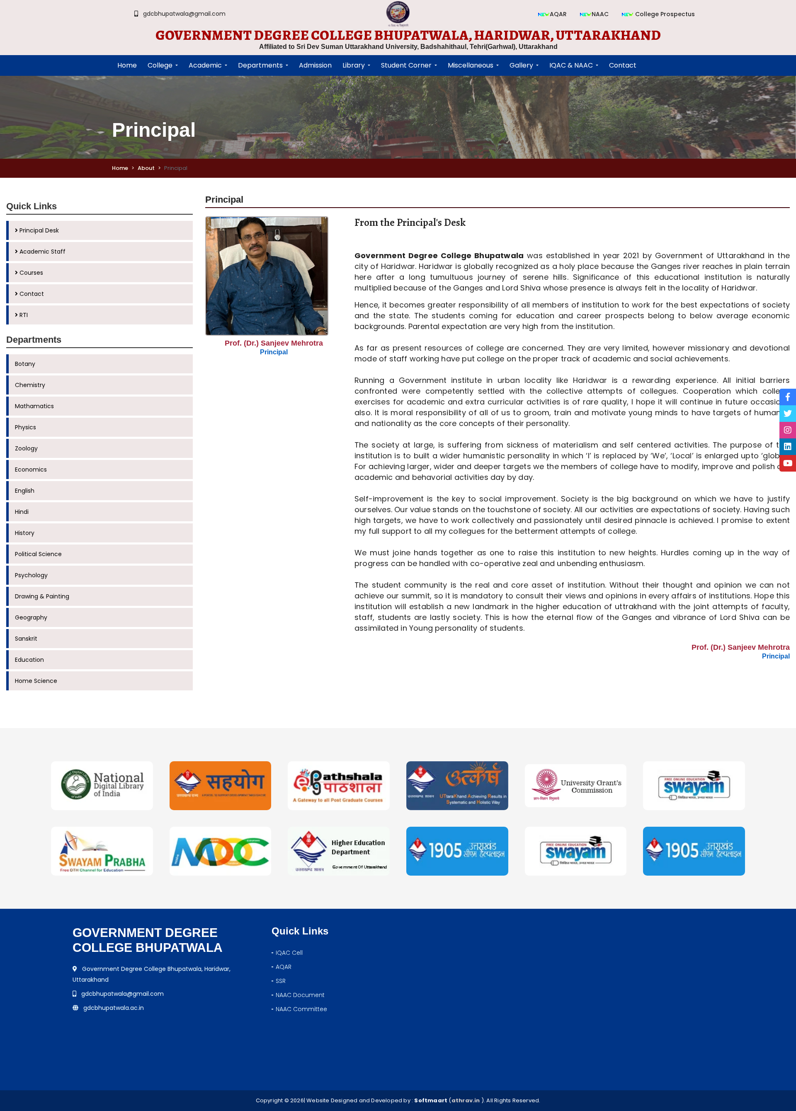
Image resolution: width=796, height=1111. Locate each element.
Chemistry (30, 385)
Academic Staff (42, 251)
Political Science (38, 554)
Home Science (36, 681)
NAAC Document (300, 995)
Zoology (26, 448)
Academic (205, 65)
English (24, 491)
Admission (315, 65)
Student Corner (406, 65)
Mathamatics (34, 406)
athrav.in (465, 1100)
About (146, 168)
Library (353, 65)
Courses (30, 273)
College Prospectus (664, 14)
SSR (281, 981)
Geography (31, 617)
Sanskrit (26, 638)
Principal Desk (38, 230)
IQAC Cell (289, 953)
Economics (31, 469)
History (24, 533)
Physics (25, 427)
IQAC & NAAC (571, 65)
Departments (260, 65)
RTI (23, 315)
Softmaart (430, 1100)
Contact (31, 294)
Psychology (31, 575)
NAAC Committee (301, 1009)
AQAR (558, 14)
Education (29, 660)
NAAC (600, 14)
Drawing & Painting (42, 596)
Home (120, 168)
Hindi (22, 512)
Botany (25, 364)
